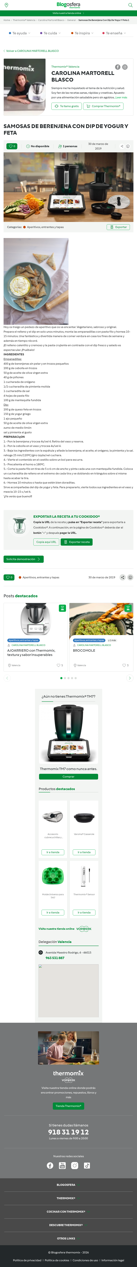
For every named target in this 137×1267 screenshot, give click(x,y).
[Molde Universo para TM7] (53, 876)
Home (7, 20)
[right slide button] (129, 678)
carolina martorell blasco (51, 20)
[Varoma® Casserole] (84, 815)
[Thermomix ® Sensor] (84, 876)
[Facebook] (50, 1165)
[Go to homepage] (68, 5)
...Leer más (120, 97)
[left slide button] (7, 678)
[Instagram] (75, 1165)
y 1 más (112, 640)
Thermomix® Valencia (24, 20)
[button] (130, 5)
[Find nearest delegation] (6, 5)
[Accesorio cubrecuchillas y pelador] (53, 815)
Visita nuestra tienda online (67, 13)
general (71, 20)
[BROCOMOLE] (101, 621)
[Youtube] (62, 1165)
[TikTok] (87, 1165)
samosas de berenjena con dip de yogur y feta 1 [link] (103, 20)
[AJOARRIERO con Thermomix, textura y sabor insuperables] (36, 621)
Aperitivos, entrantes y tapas (23, 640)
